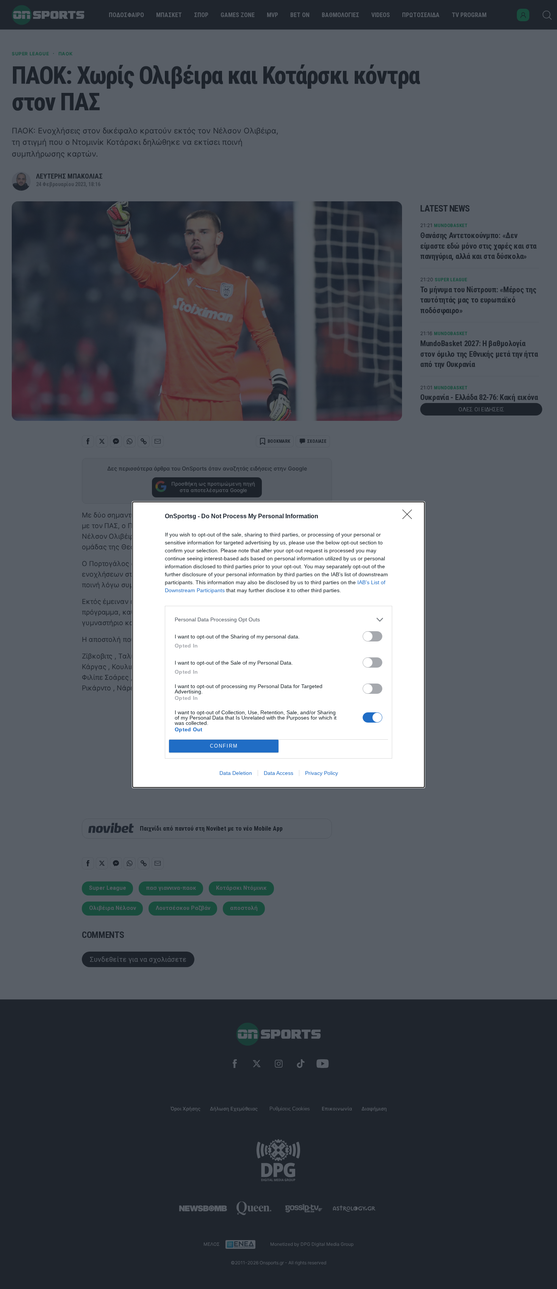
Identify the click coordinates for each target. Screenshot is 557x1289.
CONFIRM (224, 746)
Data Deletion (235, 773)
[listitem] (278, 620)
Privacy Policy (321, 773)
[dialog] (278, 644)
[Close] (409, 517)
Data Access (278, 773)
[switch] (372, 636)
